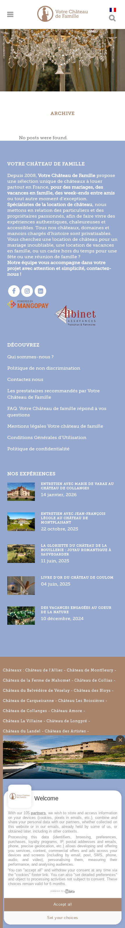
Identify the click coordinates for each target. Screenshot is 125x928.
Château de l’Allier (44, 670)
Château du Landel (22, 731)
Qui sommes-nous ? (30, 357)
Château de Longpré (67, 721)
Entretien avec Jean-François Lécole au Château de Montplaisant (73, 518)
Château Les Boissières (81, 701)
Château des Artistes (65, 731)
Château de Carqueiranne (28, 701)
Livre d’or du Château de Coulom (77, 577)
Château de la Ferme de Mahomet (36, 680)
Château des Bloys (92, 691)
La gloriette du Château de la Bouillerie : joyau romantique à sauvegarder (76, 550)
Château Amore (66, 711)
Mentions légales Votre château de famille (55, 426)
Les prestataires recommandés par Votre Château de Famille (53, 394)
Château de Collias (93, 680)
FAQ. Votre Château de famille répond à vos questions (56, 412)
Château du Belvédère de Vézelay (36, 691)
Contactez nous (25, 379)
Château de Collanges (25, 711)
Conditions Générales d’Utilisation (46, 437)
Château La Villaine (22, 721)
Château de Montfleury (90, 670)
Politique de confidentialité (38, 449)
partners (38, 813)
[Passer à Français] (112, 9)
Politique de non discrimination (43, 368)
